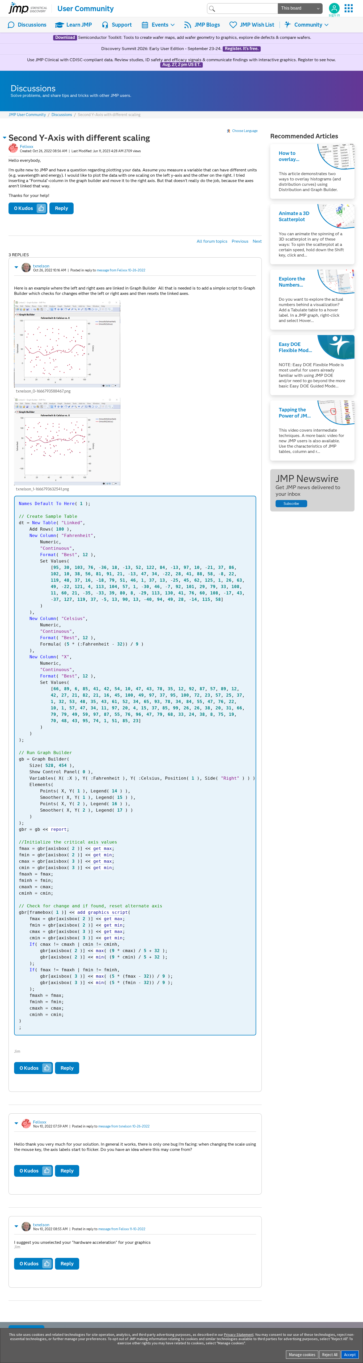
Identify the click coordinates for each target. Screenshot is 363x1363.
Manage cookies (302, 1354)
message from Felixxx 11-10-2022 (121, 1229)
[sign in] (334, 8)
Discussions (32, 25)
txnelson (41, 266)
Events (160, 25)
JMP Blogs (207, 25)
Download (65, 37)
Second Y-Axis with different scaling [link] (109, 114)
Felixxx (26, 146)
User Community (85, 8)
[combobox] (242, 8)
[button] (5, 138)
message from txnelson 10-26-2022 (124, 1126)
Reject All (329, 1354)
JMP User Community (27, 115)
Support (122, 25)
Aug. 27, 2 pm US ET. (181, 64)
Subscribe (291, 504)
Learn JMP (79, 25)
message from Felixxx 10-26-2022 (121, 270)
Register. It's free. (242, 48)
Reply (61, 208)
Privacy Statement (239, 1334)
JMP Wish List (257, 25)
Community (308, 25)
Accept (350, 1354)
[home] (28, 8)
